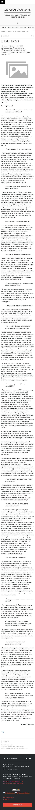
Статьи (9, 31)
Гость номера (16, 31)
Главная (3, 31)
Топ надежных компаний (10, 27)
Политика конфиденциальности (13, 781)
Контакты (6, 799)
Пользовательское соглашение (13, 783)
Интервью (23, 27)
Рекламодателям (8, 797)
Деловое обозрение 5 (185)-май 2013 (16, 748)
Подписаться (17, 805)
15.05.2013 (6, 36)
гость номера (20, 746)
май (14, 746)
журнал (10, 746)
